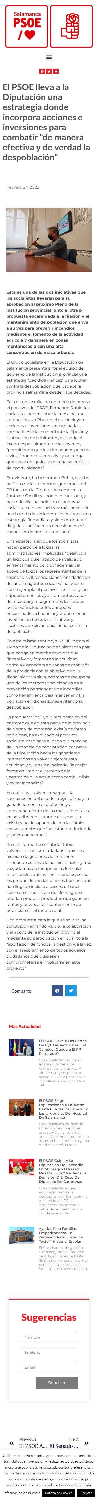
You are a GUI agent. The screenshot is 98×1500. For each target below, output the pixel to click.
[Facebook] (42, 71)
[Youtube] (56, 71)
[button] (49, 57)
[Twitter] (49, 71)
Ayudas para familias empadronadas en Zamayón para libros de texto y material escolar (61, 1234)
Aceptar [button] (86, 1493)
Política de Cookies (58, 1493)
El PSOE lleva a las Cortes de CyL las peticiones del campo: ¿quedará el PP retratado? (63, 1047)
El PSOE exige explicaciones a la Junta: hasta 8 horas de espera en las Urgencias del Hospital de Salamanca (63, 1109)
